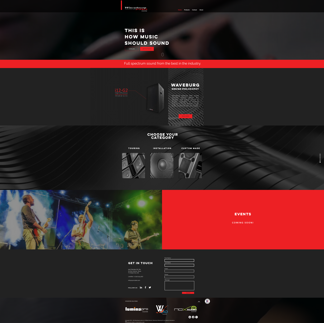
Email (166, 268)
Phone (166, 274)
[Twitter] (149, 287)
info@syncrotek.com (134, 280)
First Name (168, 258)
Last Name (168, 262)
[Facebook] (145, 287)
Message (167, 279)
